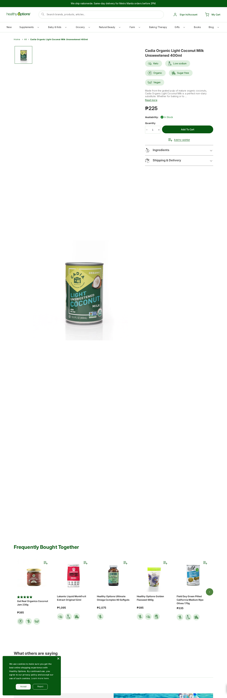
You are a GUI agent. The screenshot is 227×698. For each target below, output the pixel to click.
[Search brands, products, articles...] (43, 14)
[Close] (58, 658)
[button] (29, 28)
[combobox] (101, 15)
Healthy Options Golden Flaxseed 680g (150, 598)
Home (17, 39)
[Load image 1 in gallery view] (23, 55)
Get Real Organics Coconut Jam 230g (32, 603)
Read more (151, 100)
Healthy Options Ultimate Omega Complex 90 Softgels (113, 598)
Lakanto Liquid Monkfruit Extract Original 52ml (71, 598)
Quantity (150, 123)
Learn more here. (40, 678)
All (25, 39)
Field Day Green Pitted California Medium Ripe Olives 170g (190, 600)
